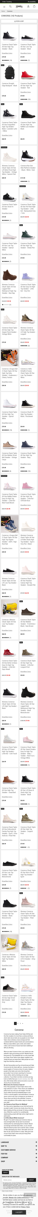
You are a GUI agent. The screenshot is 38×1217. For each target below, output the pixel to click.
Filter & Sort (20, 21)
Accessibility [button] (32, 1)
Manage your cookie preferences (19, 1197)
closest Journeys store (24, 1079)
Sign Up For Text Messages (10, 1176)
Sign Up (5, 1172)
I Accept (19, 1212)
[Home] (19, 6)
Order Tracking (7, 1)
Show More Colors (7, 53)
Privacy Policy (9, 1202)
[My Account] (28, 6)
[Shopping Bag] (34, 6)
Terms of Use (27, 1185)
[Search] (10, 6)
